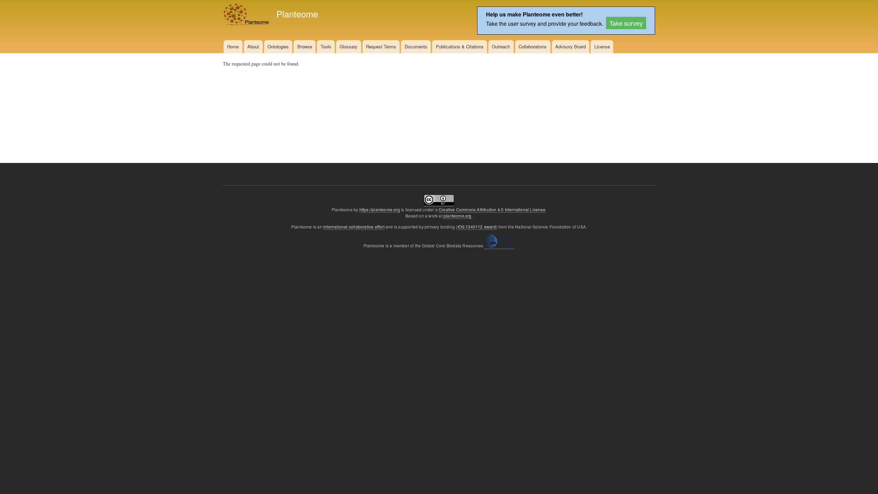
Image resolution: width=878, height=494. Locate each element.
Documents (416, 46)
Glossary (348, 46)
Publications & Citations (460, 46)
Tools (326, 46)
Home (233, 46)
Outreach (501, 46)
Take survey (626, 23)
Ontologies (278, 46)
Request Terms (381, 46)
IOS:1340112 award (477, 227)
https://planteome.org (379, 209)
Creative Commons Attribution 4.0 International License (492, 209)
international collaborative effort (353, 227)
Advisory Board (570, 46)
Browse (304, 46)
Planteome (297, 14)
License (602, 46)
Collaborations (533, 46)
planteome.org (457, 216)
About (253, 46)
